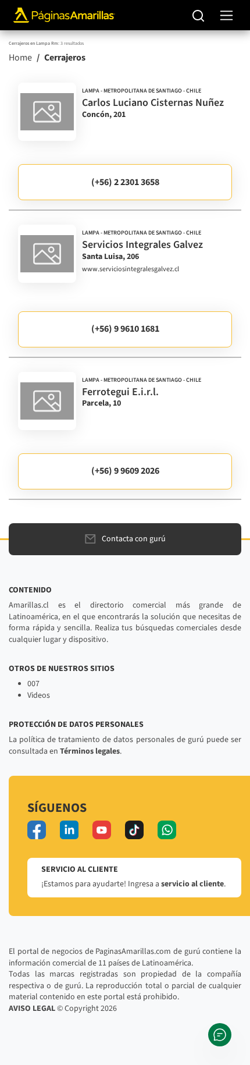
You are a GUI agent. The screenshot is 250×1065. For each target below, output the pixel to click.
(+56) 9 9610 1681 (125, 328)
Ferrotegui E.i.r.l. (120, 392)
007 (33, 684)
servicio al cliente (192, 884)
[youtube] (101, 830)
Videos (38, 695)
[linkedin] (69, 830)
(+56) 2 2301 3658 (125, 182)
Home (20, 57)
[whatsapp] (167, 830)
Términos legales (90, 751)
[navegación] (226, 15)
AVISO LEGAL (32, 1008)
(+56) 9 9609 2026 (125, 470)
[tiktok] (134, 830)
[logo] (47, 112)
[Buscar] (198, 15)
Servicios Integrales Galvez (142, 244)
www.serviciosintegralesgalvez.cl (130, 269)
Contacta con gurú (134, 539)
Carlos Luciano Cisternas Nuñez (153, 102)
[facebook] (36, 830)
